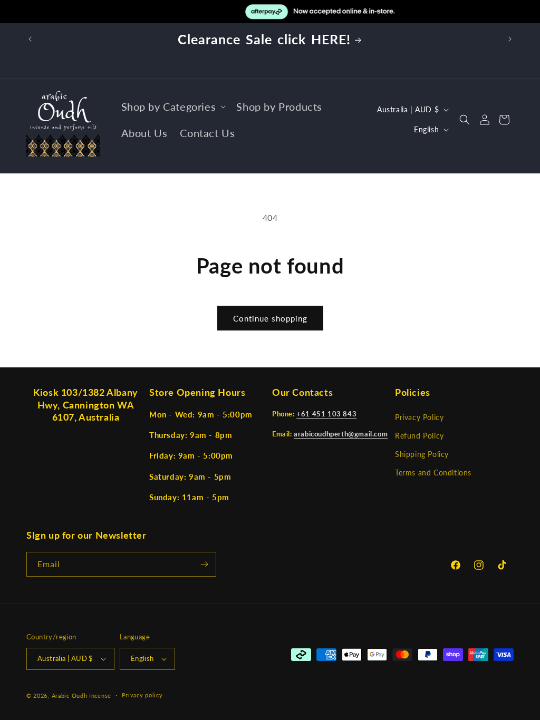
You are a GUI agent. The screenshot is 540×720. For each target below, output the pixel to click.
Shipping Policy (422, 454)
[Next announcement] (510, 39)
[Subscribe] (204, 564)
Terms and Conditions (433, 472)
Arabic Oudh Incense (81, 695)
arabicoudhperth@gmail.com (341, 434)
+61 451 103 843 (326, 414)
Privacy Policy (419, 417)
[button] (172, 106)
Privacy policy (142, 695)
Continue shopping (270, 318)
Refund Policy (419, 435)
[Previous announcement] (30, 39)
